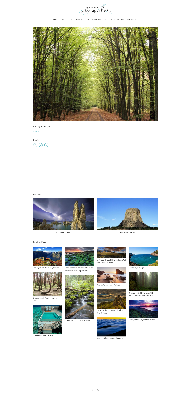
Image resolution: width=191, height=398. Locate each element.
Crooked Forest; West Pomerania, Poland (45, 299)
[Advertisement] (95, 170)
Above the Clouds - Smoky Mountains (110, 338)
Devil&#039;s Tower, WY (127, 232)
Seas (112, 20)
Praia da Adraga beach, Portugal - (109, 285)
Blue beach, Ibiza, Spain (137, 268)
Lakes (87, 20)
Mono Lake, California (63, 232)
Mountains (96, 20)
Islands (79, 20)
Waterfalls (131, 20)
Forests (70, 20)
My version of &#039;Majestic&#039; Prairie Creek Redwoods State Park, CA (142, 294)
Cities (62, 20)
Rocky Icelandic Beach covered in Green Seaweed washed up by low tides (79, 269)
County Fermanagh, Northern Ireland (142, 320)
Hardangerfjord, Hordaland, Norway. (46, 268)
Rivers (106, 20)
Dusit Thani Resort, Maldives (43, 336)
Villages (120, 20)
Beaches (54, 20)
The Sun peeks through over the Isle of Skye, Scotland (110, 311)
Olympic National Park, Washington (77, 320)
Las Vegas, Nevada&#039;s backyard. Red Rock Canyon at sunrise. (111, 261)
